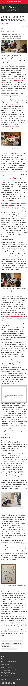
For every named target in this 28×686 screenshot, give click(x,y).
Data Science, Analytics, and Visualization (11, 643)
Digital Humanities (6, 646)
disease (9, 126)
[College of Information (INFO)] (10, 8)
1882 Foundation (16, 105)
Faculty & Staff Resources (8, 661)
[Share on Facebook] (6, 31)
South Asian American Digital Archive (13, 316)
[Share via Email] (13, 31)
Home (2, 23)
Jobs (2, 659)
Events (3, 658)
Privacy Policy (5, 663)
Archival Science (18, 640)
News (6, 23)
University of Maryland (14, 1)
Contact (3, 655)
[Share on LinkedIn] (10, 31)
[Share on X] (8, 31)
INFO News (4, 640)
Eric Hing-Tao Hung (5, 27)
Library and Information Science (9, 649)
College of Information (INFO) (12, 679)
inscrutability (16, 126)
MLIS (11, 640)
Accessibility (5, 664)
